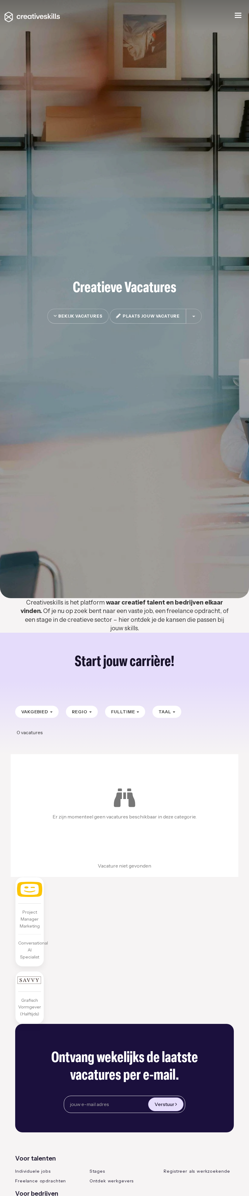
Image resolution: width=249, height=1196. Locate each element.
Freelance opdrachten (40, 1181)
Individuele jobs (33, 1171)
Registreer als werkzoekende (197, 1171)
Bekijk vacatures (80, 316)
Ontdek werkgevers (112, 1181)
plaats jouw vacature (150, 316)
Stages (97, 1171)
